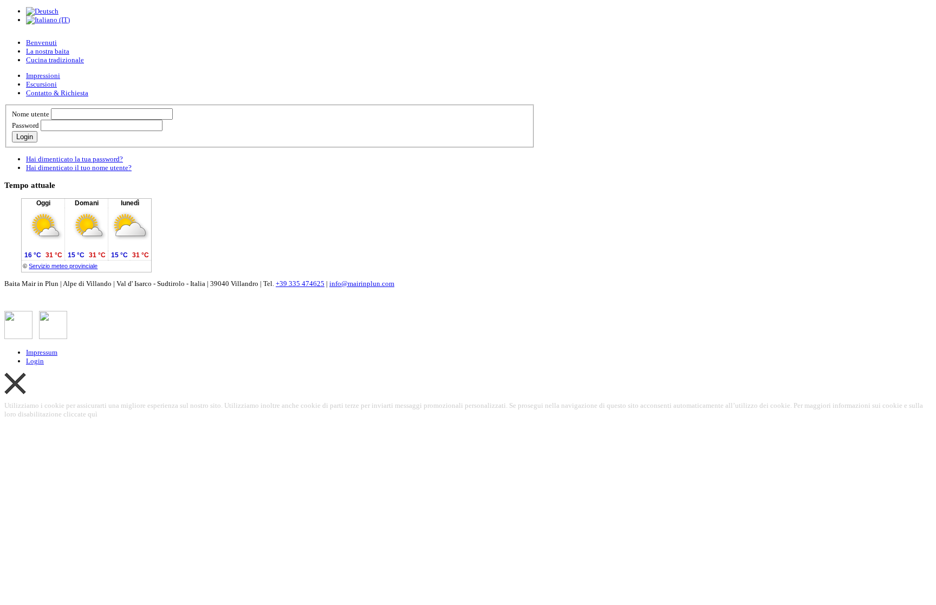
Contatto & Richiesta (57, 93)
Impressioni (43, 75)
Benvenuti (41, 42)
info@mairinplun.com (361, 283)
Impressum (41, 352)
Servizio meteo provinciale (63, 266)
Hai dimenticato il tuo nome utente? (79, 168)
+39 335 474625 (300, 283)
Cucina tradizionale (55, 60)
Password (25, 125)
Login (24, 137)
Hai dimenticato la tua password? (74, 159)
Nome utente (30, 114)
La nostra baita (47, 51)
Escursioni (41, 84)
